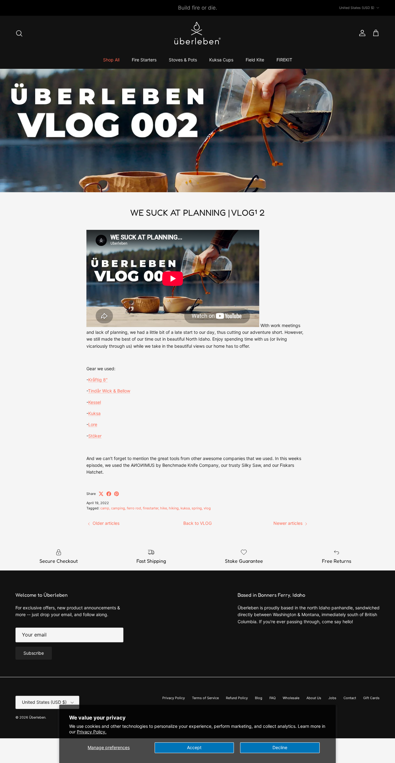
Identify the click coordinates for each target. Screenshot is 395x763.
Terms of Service (205, 698)
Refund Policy (237, 698)
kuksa (185, 508)
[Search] (19, 33)
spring (197, 508)
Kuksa (94, 413)
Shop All (111, 59)
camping (118, 508)
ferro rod (134, 508)
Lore (92, 424)
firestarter (150, 508)
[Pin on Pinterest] (116, 493)
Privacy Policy (173, 698)
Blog (258, 698)
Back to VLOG (197, 523)
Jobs (332, 698)
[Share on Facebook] (108, 493)
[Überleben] (197, 33)
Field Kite (255, 59)
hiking (174, 508)
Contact (349, 698)
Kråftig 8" (98, 379)
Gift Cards (371, 698)
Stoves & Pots (183, 59)
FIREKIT (284, 59)
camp (104, 508)
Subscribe (33, 653)
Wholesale (291, 698)
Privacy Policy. (91, 731)
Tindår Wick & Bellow (109, 390)
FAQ (272, 698)
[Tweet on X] (101, 493)
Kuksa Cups (221, 59)
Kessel (94, 402)
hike (163, 508)
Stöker (95, 435)
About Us (313, 698)
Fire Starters (144, 59)
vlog (207, 508)
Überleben (37, 717)
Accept (194, 747)
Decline (279, 747)
